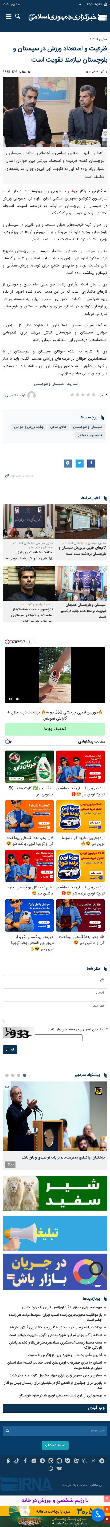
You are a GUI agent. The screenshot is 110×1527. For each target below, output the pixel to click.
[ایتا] (50, 1461)
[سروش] (42, 1461)
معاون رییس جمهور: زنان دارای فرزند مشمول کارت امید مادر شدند (56, 1376)
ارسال (10, 1050)
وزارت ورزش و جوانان (29, 427)
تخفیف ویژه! (55, 729)
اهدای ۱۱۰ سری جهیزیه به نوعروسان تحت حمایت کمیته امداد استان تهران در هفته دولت (54, 1365)
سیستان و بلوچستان (48, 384)
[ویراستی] (33, 1461)
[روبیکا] (84, 1461)
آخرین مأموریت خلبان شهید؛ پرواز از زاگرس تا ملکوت (65, 1355)
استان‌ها (72, 384)
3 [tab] (12, 1075)
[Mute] (18, 699)
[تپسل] (7, 642)
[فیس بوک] (25, 1461)
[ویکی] (59, 1469)
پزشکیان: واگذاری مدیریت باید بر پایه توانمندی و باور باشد (63, 1158)
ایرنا (63, 17)
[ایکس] (93, 1461)
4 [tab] (7, 1075)
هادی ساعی (58, 427)
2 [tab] (18, 1075)
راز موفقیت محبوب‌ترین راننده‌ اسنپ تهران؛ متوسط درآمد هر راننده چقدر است (55, 1317)
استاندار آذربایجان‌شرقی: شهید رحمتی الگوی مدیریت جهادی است (55, 1335)
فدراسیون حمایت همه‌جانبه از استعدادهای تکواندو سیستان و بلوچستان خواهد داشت (31, 616)
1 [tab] (24, 1075)
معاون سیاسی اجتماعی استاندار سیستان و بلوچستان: (33, 545)
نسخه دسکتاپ (55, 1445)
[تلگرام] (101, 1461)
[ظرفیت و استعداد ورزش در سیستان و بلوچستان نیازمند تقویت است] (55, 112)
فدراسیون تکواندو (90, 435)
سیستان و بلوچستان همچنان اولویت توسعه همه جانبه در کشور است (83, 611)
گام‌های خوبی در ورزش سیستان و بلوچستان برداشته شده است (82, 551)
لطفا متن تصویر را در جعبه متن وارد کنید (78, 1029)
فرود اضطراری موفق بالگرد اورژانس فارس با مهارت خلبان (62, 1307)
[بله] (67, 1461)
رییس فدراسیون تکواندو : (37, 604)
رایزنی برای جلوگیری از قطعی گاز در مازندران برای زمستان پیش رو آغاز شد (53, 1385)
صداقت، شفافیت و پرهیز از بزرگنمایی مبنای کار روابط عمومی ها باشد (29, 558)
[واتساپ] (50, 1469)
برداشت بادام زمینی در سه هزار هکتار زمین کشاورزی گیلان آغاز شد (55, 1327)
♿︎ (98, 1514)
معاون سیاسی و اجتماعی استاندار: (84, 543)
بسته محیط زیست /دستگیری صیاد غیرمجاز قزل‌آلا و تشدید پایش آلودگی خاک (55, 1345)
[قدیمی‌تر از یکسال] (81, 521)
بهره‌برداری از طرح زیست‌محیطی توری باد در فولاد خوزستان (60, 1396)
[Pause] (10, 699)
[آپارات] (76, 1461)
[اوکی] (8, 1461)
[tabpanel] (55, 1125)
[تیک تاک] (16, 1461)
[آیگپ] (59, 1461)
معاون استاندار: (97, 39)
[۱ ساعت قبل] (55, 1116)
